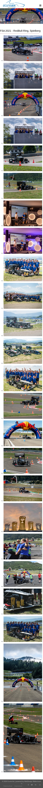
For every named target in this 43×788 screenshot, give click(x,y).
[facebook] (28, 785)
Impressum (18, 786)
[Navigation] (40, 5)
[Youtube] (32, 785)
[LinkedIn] (35, 785)
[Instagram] (40, 785)
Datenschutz (8, 786)
